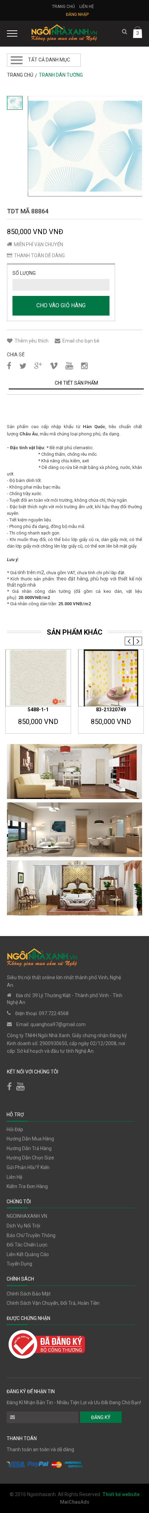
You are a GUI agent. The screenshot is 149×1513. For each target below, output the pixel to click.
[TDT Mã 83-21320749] (110, 678)
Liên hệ (86, 6)
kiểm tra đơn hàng (27, 1186)
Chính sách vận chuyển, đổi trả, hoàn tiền (53, 1303)
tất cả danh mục (49, 59)
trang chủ (20, 75)
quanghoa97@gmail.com (58, 1024)
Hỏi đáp (15, 1129)
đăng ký (101, 1417)
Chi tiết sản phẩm (76, 383)
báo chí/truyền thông (31, 1235)
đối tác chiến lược (27, 1244)
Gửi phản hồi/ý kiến (28, 1167)
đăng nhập (77, 14)
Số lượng (24, 273)
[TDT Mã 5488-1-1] (38, 678)
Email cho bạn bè (80, 341)
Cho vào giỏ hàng (61, 305)
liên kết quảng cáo (28, 1254)
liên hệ (14, 1177)
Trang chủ (63, 6)
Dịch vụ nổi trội (23, 1225)
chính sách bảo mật (29, 1294)
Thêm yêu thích (32, 341)
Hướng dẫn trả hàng (29, 1148)
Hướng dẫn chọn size (30, 1157)
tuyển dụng (19, 1263)
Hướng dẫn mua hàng (30, 1138)
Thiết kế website (121, 1494)
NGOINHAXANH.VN (27, 1216)
